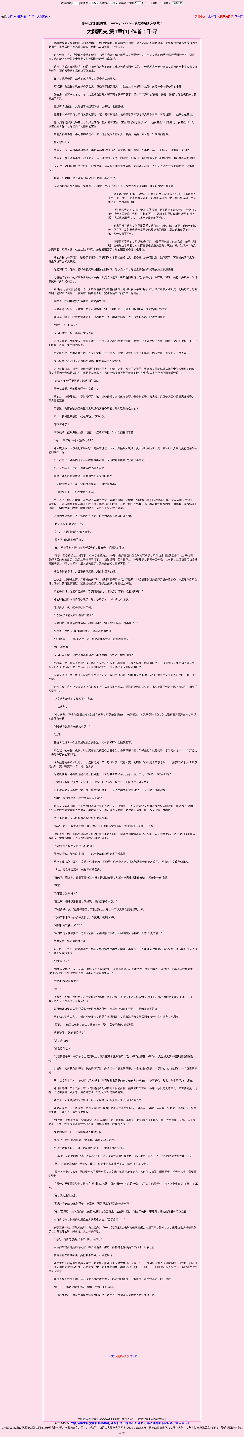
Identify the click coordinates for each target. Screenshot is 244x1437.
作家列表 (20, 16)
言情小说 (184, 1423)
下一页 (239, 16)
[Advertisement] (76, 216)
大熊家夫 (42, 16)
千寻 (31, 16)
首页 (10, 16)
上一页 (212, 16)
